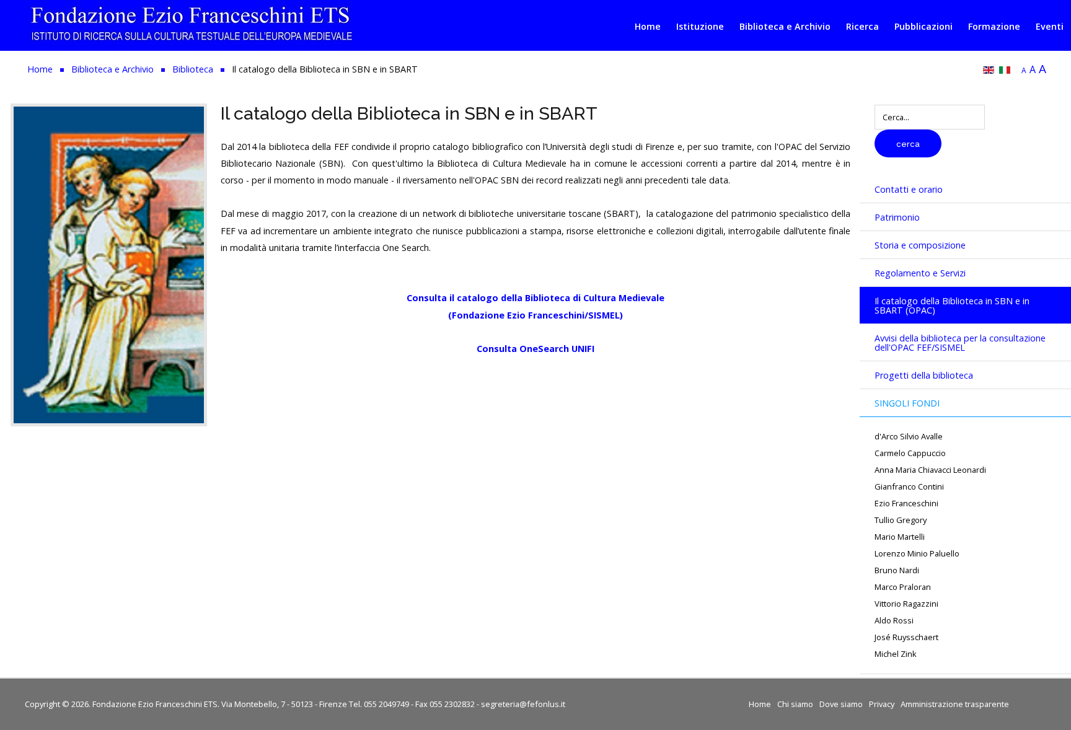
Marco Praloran (903, 587)
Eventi (1050, 26)
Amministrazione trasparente (955, 704)
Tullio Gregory (901, 520)
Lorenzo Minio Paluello (917, 553)
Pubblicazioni (923, 26)
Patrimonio (897, 217)
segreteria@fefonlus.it (523, 704)
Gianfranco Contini (909, 486)
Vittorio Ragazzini (906, 604)
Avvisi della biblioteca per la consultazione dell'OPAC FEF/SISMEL (960, 342)
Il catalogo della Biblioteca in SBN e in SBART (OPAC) (952, 305)
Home (648, 26)
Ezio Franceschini (906, 503)
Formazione (994, 26)
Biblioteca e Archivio (785, 26)
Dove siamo (841, 704)
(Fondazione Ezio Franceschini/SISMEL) (535, 315)
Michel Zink (896, 654)
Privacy (881, 704)
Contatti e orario (909, 189)
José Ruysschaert (906, 637)
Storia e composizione (920, 245)
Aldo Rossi (894, 620)
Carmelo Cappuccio (910, 453)
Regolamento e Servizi (920, 273)
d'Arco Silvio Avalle (909, 436)
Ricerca (862, 26)
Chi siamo (795, 704)
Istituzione (700, 26)
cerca (908, 144)
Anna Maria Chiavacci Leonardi (930, 470)
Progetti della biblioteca (924, 375)
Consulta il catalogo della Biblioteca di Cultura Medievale (535, 298)
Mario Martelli (900, 537)
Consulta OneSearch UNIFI (535, 348)
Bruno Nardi (897, 570)
